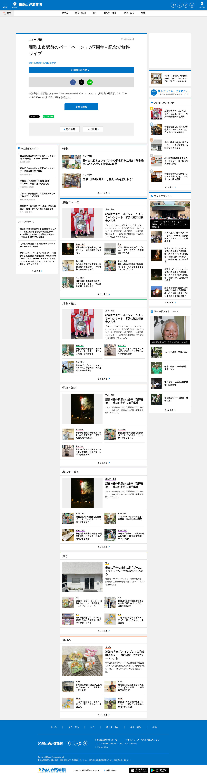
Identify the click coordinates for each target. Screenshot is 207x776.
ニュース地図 (36, 39)
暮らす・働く (110, 12)
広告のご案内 (102, 747)
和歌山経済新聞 (27, 5)
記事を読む (81, 106)
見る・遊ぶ (80, 12)
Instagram (185, 5)
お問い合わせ (131, 743)
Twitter (179, 5)
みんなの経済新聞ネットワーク (52, 770)
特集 (143, 12)
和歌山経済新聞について (107, 740)
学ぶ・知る (129, 12)
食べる (65, 12)
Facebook (173, 5)
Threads (192, 5)
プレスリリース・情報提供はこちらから (142, 740)
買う (95, 12)
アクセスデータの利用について (110, 743)
